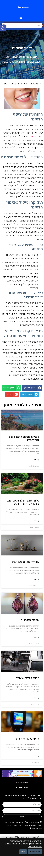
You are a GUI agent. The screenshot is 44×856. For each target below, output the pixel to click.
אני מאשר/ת (34, 851)
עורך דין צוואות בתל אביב (25, 562)
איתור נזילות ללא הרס (27, 739)
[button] (3, 28)
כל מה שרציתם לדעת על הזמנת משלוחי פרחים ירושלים (22, 502)
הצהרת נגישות (22, 782)
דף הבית (38, 83)
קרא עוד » (36, 460)
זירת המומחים (30, 57)
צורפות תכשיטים (30, 620)
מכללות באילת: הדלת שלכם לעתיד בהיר (24, 438)
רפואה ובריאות (14, 57)
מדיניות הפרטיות (14, 822)
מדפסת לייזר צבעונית (27, 678)
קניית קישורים (22, 787)
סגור (23, 851)
